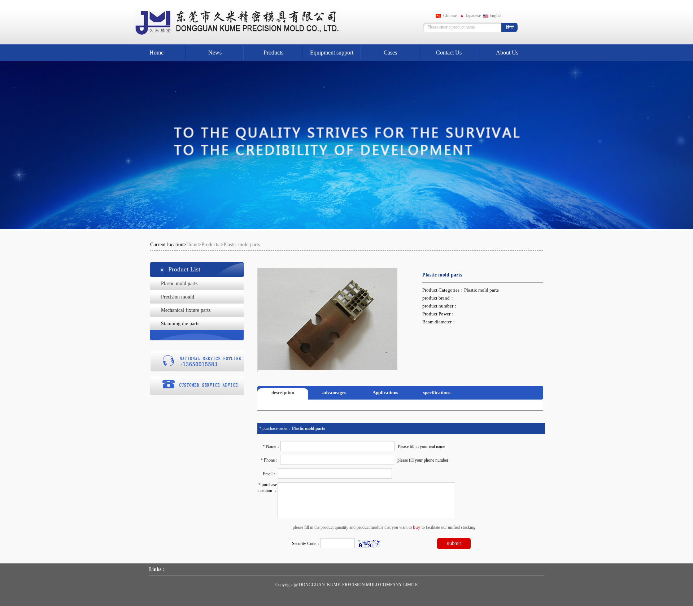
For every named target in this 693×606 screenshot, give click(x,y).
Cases (390, 52)
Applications (385, 392)
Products (273, 52)
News (215, 52)
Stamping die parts (180, 323)
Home (156, 52)
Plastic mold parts (179, 283)
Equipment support (331, 52)
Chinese (449, 15)
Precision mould (177, 297)
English (495, 15)
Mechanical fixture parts (185, 310)
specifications (436, 392)
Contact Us (449, 52)
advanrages (334, 392)
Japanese (473, 15)
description (282, 392)
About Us (507, 52)
